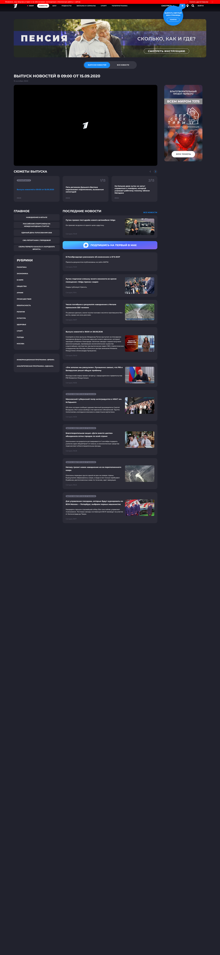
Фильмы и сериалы (86, 6)
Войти (201, 6)
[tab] (97, 65)
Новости (43, 6)
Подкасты (67, 6)
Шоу (54, 6)
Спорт (104, 6)
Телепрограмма (120, 6)
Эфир (31, 6)
